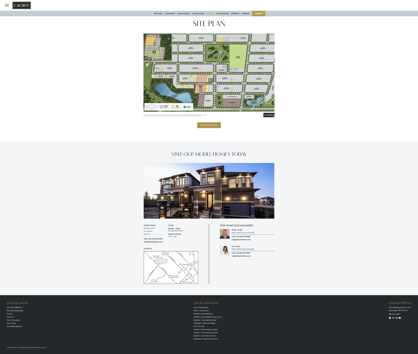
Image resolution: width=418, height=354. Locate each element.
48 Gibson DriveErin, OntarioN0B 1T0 (149, 231)
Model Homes (198, 13)
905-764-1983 (394, 314)
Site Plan (210, 13)
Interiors (246, 13)
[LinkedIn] (396, 318)
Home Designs (223, 13)
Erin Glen (158, 13)
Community (170, 13)
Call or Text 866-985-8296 (241, 236)
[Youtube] (400, 318)
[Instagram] (393, 318)
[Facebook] (390, 318)
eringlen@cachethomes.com (153, 242)
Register (258, 13)
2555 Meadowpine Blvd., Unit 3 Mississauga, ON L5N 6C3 (400, 309)
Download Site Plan (209, 125)
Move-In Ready (183, 13)
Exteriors (235, 13)
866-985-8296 (157, 239)
